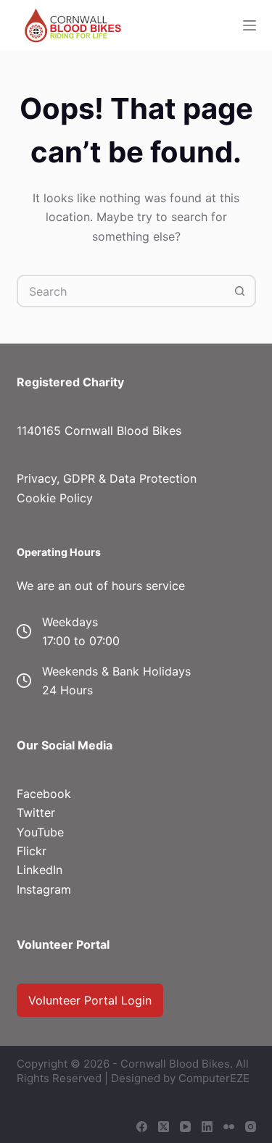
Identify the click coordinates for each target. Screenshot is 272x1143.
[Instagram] (250, 1126)
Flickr (31, 851)
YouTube (40, 832)
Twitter (36, 812)
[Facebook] (141, 1126)
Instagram (44, 889)
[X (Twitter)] (163, 1126)
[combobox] (121, 291)
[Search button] (240, 291)
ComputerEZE (214, 1078)
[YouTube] (185, 1126)
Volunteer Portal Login (90, 1000)
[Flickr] (228, 1126)
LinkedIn (39, 870)
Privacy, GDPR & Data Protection (107, 478)
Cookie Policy (55, 498)
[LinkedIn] (207, 1126)
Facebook (44, 793)
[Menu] (249, 25)
